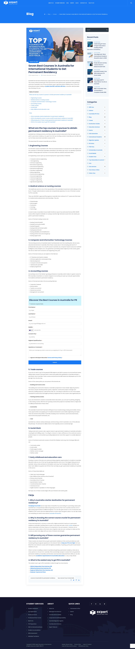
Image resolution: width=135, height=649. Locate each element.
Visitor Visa (97, 173)
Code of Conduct (87, 644)
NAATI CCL (30, 621)
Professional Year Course (34, 617)
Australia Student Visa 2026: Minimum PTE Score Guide (100, 73)
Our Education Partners (55, 624)
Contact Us (83, 3)
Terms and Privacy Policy (55, 357)
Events (72, 3)
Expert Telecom (53, 627)
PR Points (97, 143)
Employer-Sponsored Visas (38, 572)
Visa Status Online (97, 170)
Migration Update (97, 140)
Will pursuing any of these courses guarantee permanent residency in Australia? (52, 120)
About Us (51, 3)
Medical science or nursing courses (40, 99)
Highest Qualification (35, 340)
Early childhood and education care (40, 109)
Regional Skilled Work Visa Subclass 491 (41, 570)
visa (97, 163)
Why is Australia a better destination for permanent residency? (47, 116)
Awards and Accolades (55, 614)
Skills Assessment (32, 633)
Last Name (32, 314)
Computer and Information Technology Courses (43, 101)
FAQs (30, 113)
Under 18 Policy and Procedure (69, 646)
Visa (67, 3)
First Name (32, 307)
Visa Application (32, 611)
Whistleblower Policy (83, 646)
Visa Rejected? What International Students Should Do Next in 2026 (100, 56)
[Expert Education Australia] (11, 3)
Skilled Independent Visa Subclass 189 (41, 566)
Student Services (60, 3)
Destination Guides (97, 123)
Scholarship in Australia (97, 150)
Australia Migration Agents (56, 621)
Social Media (97, 153)
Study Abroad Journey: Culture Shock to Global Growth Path (100, 64)
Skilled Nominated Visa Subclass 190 (40, 568)
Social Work (34, 107)
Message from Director (55, 611)
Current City (32, 334)
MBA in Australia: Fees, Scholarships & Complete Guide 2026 (100, 90)
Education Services (51, 75)
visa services (97, 166)
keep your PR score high (68, 543)
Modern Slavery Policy (67, 644)
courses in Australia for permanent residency (43, 578)
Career (44, 75)
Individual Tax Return (33, 636)
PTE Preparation (32, 624)
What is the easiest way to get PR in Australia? (43, 122)
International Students (97, 137)
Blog (77, 3)
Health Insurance (32, 614)
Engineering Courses (36, 98)
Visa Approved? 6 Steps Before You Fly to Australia (100, 81)
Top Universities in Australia (97, 160)
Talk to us (91, 3)
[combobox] (31, 330)
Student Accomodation (34, 630)
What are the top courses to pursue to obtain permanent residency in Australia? (50, 94)
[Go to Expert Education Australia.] (44, 14)
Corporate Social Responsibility (57, 617)
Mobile (30, 327)
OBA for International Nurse (35, 627)
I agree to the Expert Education (46, 357)
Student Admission (33, 608)
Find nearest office (75, 608)
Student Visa (97, 156)
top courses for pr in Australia (66, 578)
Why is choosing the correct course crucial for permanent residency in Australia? (52, 118)
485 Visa (97, 107)
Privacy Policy (77, 644)
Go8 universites (97, 133)
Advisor (97, 110)
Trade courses (35, 105)
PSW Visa (97, 147)
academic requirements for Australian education (50, 555)
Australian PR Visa (97, 114)
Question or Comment (35, 347)
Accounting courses (36, 103)
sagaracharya (35, 75)
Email (30, 320)
